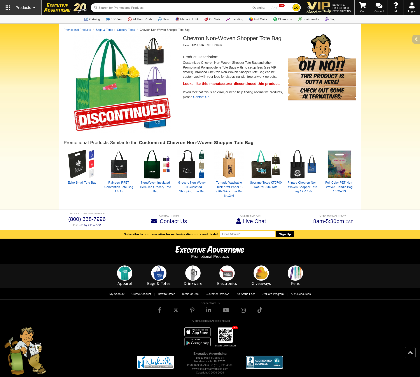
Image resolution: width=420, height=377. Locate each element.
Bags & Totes (104, 29)
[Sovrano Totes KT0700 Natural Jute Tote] (266, 164)
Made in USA (189, 19)
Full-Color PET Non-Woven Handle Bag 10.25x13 (339, 187)
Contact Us (201, 97)
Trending (237, 19)
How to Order (166, 294)
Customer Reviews (217, 294)
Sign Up (285, 234)
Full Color (260, 19)
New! (166, 19)
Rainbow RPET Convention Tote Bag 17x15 (118, 187)
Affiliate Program (273, 294)
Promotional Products (77, 29)
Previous (60, 173)
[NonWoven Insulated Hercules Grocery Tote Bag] (155, 164)
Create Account (141, 294)
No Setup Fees (246, 294)
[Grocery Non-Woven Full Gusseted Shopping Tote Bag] (192, 164)
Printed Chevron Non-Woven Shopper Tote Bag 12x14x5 (302, 187)
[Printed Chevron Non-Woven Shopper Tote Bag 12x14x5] (302, 164)
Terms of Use (190, 294)
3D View (116, 19)
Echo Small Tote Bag (82, 182)
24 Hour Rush (142, 19)
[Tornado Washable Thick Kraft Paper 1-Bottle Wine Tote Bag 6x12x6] (229, 164)
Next (359, 173)
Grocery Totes (126, 29)
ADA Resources (301, 294)
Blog (332, 19)
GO (296, 7)
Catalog (94, 19)
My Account (116, 294)
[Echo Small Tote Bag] (82, 164)
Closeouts (285, 19)
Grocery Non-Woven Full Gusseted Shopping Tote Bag (192, 187)
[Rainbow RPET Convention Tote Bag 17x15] (119, 164)
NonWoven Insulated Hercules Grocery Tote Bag (155, 187)
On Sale (214, 19)
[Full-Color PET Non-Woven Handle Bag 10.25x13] (339, 164)
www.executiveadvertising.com (210, 368)
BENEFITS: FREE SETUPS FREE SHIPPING (341, 8)
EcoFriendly (311, 19)
